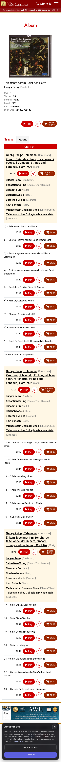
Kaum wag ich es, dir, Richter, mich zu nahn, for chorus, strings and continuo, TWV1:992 (30, 379)
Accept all (30, 755)
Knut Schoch (13, 204)
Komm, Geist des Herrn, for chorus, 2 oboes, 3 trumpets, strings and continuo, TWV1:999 (30, 163)
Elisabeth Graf (14, 189)
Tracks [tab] (9, 139)
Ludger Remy (11, 87)
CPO (14, 103)
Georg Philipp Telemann (21, 155)
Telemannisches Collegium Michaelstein (29, 214)
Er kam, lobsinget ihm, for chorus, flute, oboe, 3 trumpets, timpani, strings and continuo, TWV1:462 (28, 541)
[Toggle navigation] (56, 4)
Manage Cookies (30, 747)
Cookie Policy (17, 741)
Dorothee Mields (15, 199)
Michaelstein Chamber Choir (22, 209)
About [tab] (23, 139)
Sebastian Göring (16, 184)
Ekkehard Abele (15, 194)
